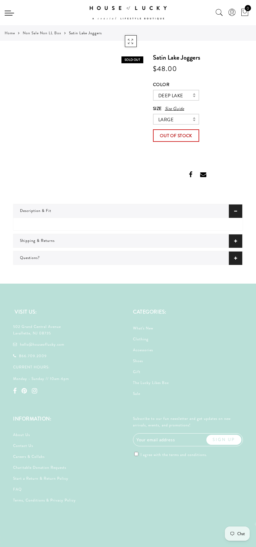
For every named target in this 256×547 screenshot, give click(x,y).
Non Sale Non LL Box (42, 33)
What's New (143, 328)
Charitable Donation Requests (39, 467)
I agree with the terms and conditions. (173, 455)
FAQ (17, 489)
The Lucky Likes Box (151, 383)
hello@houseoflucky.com (42, 344)
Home (10, 33)
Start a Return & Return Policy (40, 478)
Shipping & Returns (37, 240)
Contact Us (23, 446)
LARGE (166, 119)
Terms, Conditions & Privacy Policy (44, 500)
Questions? (30, 258)
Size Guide (174, 108)
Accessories (143, 350)
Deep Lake (170, 95)
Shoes (138, 361)
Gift (136, 372)
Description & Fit (35, 211)
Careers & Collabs (29, 456)
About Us (21, 435)
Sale (136, 393)
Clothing (141, 339)
